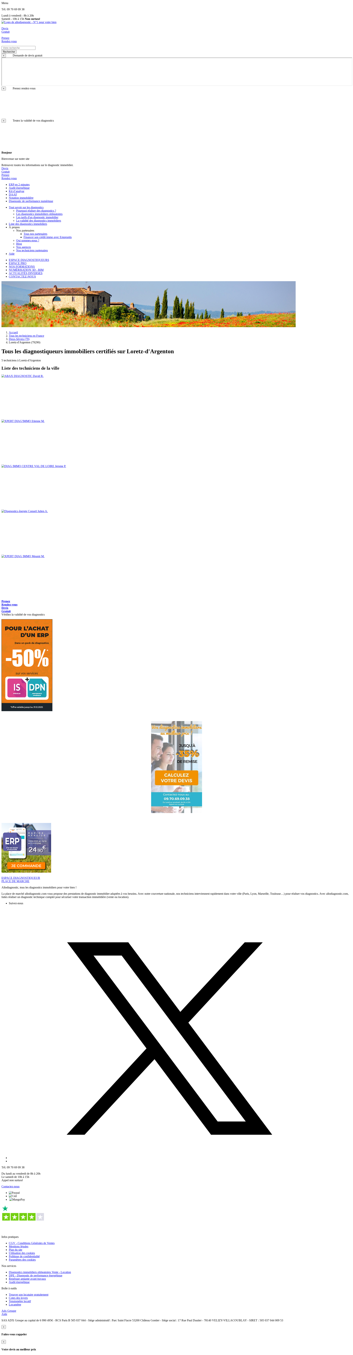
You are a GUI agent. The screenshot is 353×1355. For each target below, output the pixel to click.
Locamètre (15, 1304)
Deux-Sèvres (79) (19, 339)
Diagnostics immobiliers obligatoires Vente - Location (40, 1272)
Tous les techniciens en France (26, 335)
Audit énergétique (19, 1282)
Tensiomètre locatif (20, 1301)
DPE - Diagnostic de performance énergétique (35, 1275)
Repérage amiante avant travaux (27, 1278)
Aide (4, 1314)
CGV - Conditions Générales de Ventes (32, 1243)
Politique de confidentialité (24, 1256)
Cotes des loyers (18, 1297)
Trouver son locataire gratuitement (28, 1294)
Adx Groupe (8, 1310)
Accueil (13, 332)
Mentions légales (18, 1246)
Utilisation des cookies (22, 1253)
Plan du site (15, 1249)
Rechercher (9, 51)
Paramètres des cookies (22, 1259)
